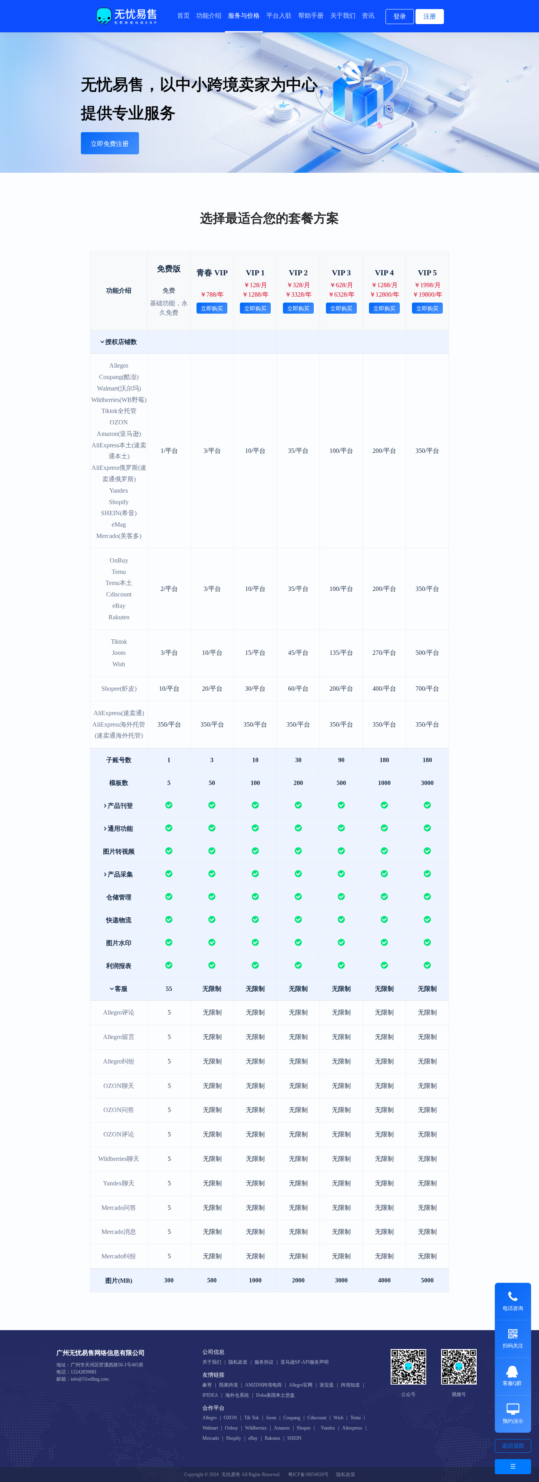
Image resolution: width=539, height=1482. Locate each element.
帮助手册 (311, 15)
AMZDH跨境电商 (263, 1385)
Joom (271, 1417)
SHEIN (294, 1438)
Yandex (328, 1428)
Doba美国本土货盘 (275, 1395)
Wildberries (256, 1428)
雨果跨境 (228, 1385)
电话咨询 (513, 1308)
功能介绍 (208, 15)
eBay (253, 1438)
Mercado (210, 1438)
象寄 (207, 1385)
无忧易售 (230, 1474)
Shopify (233, 1438)
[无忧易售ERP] (127, 16)
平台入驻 (279, 15)
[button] (119, 342)
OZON (230, 1417)
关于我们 (343, 15)
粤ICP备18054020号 (308, 1474)
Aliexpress (352, 1428)
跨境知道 (350, 1385)
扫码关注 (513, 1346)
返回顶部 (513, 1446)
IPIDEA (210, 1395)
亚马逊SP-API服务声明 (305, 1362)
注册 (429, 16)
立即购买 (212, 309)
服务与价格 (244, 15)
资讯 (368, 15)
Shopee (304, 1428)
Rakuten (272, 1438)
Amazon (282, 1428)
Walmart (210, 1428)
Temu (355, 1417)
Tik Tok (251, 1417)
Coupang (291, 1417)
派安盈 (327, 1385)
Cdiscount (316, 1417)
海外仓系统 (237, 1395)
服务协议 (264, 1362)
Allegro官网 (301, 1385)
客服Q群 (512, 1383)
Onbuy (231, 1428)
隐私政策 (237, 1362)
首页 (183, 15)
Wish (338, 1417)
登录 (399, 16)
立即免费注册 (110, 143)
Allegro (209, 1417)
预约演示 (513, 1421)
